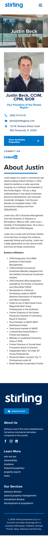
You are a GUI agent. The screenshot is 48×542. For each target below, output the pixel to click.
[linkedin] (16, 441)
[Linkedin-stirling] (10, 156)
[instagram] (11, 441)
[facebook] (5, 441)
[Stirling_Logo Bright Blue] (14, 3)
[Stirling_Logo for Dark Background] (23, 393)
